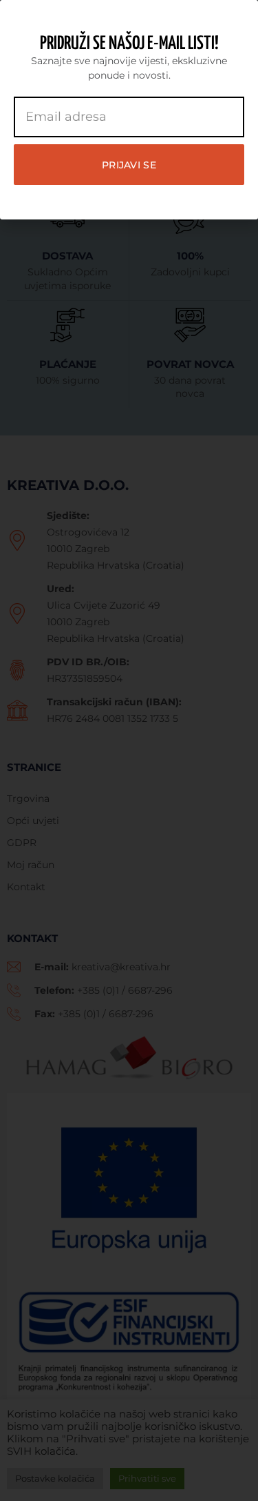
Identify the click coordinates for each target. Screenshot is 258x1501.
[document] (129, 750)
